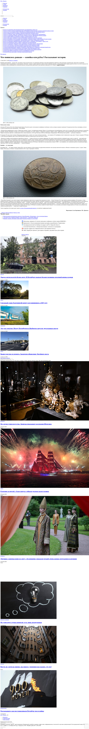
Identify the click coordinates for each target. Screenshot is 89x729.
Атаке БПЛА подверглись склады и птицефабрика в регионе (18, 50)
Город (2, 300)
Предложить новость (5, 358)
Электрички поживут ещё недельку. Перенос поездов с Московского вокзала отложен (24, 35)
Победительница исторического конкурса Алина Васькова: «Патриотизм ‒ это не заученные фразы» (25, 216)
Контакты (5, 717)
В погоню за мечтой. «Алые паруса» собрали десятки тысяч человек (25, 491)
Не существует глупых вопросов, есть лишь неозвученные (21, 622)
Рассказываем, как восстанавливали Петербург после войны (22, 711)
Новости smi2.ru (25, 234)
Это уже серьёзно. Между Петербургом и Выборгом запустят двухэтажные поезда (24, 32)
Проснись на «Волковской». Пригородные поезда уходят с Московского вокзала (23, 40)
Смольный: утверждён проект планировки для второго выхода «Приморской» (23, 43)
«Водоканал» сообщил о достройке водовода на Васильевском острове (21, 44)
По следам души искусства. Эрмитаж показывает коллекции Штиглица (26, 424)
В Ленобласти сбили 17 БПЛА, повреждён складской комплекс (19, 42)
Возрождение (4, 708)
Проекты (5, 6)
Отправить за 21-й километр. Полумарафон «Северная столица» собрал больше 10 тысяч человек (27, 39)
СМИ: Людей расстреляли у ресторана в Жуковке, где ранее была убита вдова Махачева (43, 231)
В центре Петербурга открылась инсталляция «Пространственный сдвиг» (21, 48)
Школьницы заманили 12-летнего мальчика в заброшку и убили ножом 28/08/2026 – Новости (44, 222)
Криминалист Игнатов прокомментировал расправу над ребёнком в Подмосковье (44, 223)
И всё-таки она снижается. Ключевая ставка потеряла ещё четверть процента (22, 49)
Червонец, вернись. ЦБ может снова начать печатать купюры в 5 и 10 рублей (20, 218)
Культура (2, 421)
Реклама (5, 10)
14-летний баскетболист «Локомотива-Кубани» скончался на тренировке (42, 226)
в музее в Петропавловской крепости (28, 208)
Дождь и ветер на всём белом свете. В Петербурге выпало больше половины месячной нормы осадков (28, 30)
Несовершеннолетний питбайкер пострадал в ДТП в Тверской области (41, 225)
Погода (2, 274)
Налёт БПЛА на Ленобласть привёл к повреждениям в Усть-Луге (20, 36)
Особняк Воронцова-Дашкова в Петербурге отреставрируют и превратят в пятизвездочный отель (26, 47)
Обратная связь (6, 718)
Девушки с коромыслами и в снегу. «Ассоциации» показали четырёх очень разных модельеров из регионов (39, 559)
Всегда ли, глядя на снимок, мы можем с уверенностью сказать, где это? (26, 667)
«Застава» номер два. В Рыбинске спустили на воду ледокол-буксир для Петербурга (24, 34)
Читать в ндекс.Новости (7, 212)
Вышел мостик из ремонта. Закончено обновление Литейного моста (20, 33)
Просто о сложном (13, 60)
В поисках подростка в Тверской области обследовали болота (39, 228)
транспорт (3, 325)
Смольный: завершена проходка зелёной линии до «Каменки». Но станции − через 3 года (25, 41)
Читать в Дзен (17, 212)
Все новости (3, 54)
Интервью (5, 5)
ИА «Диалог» (4, 1)
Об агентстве (6, 9)
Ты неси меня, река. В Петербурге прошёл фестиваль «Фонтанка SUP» (21, 46)
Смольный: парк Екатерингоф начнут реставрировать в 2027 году (20, 29)
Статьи (4, 4)
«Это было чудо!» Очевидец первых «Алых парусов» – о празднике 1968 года (20, 217)
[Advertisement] (40, 572)
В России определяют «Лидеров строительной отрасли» (17, 51)
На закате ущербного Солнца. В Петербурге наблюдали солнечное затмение (22, 37)
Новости (5, 3)
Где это (2, 664)
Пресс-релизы (6, 719)
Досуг (2, 488)
